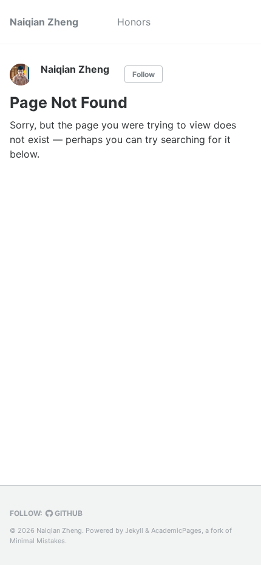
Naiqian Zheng (44, 22)
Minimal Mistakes (37, 541)
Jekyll (134, 530)
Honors (134, 22)
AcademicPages (176, 530)
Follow (143, 74)
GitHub (68, 513)
